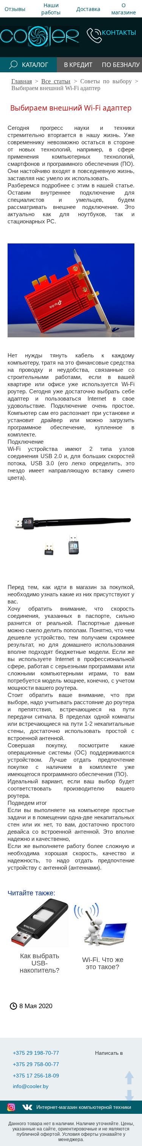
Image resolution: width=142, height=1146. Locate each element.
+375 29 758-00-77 (36, 1064)
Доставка (88, 8)
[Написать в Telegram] (104, 1064)
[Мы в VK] (27, 1107)
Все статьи (55, 81)
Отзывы (15, 8)
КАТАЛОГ (35, 65)
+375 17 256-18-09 (36, 1076)
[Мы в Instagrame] (11, 1107)
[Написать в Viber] (120, 1064)
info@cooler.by (30, 1086)
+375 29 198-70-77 (36, 1053)
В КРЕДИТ (78, 65)
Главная (21, 81)
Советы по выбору (106, 81)
